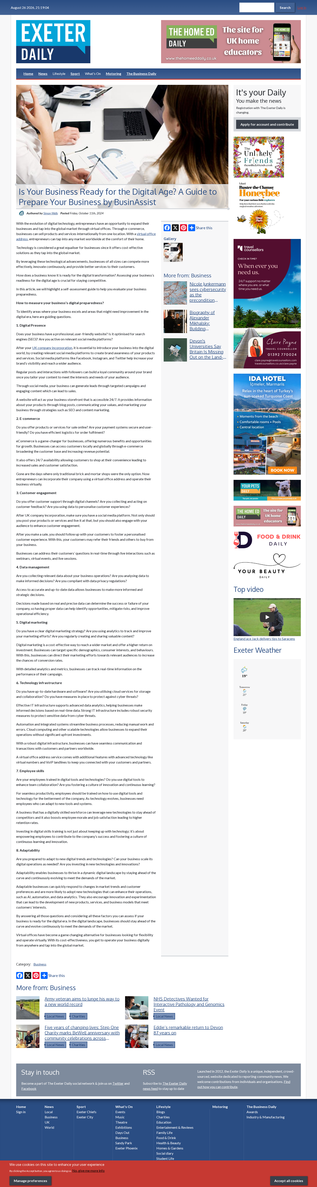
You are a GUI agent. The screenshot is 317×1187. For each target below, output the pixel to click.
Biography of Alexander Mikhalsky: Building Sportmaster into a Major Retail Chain (206, 329)
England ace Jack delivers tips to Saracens (264, 639)
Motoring (113, 73)
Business (39, 964)
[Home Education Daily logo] (267, 516)
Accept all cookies (288, 1181)
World (49, 1127)
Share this (204, 227)
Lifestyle (59, 73)
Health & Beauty (168, 1143)
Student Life (165, 1158)
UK (47, 1122)
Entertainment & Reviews (174, 1127)
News (42, 73)
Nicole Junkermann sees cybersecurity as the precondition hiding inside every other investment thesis (208, 300)
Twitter (118, 1083)
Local (49, 1112)
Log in (301, 7)
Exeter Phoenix (126, 1148)
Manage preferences (30, 1181)
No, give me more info (88, 1170)
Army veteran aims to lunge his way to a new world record (82, 1001)
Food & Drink (166, 1138)
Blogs (160, 1112)
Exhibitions (123, 1127)
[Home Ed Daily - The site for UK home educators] (231, 41)
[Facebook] (167, 227)
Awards (252, 1112)
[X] (175, 227)
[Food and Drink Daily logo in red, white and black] (267, 540)
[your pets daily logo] (267, 490)
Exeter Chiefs (86, 1112)
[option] (231, 41)
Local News (55, 1016)
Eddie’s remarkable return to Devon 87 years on (188, 1029)
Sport (75, 73)
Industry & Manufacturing (265, 1117)
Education (163, 1122)
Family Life (164, 1132)
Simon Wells (50, 213)
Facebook (28, 1088)
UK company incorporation (52, 348)
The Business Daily (141, 73)
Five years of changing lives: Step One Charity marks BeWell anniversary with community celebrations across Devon (82, 1035)
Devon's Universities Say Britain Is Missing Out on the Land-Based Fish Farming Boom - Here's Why (206, 357)
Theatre (121, 1122)
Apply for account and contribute (267, 124)
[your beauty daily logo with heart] (267, 566)
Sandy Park (123, 1143)
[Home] (86, 41)
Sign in (21, 1112)
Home (28, 73)
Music (120, 1117)
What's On (93, 73)
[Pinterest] (183, 227)
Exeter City (85, 1117)
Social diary (164, 1153)
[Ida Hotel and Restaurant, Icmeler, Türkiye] (267, 424)
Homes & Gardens (169, 1148)
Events (120, 1112)
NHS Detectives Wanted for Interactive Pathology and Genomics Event (189, 1004)
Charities (78, 1016)
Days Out (122, 1132)
